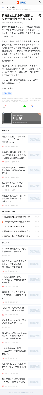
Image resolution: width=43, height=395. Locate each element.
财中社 (4, 23)
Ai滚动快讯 (7, 93)
